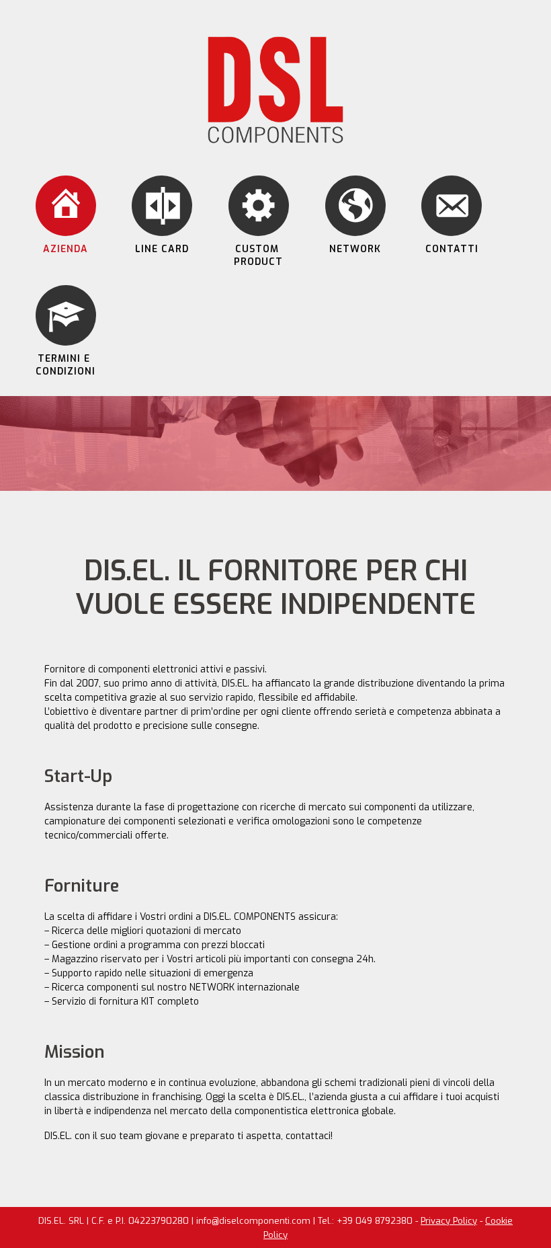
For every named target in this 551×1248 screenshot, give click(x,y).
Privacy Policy (449, 1220)
